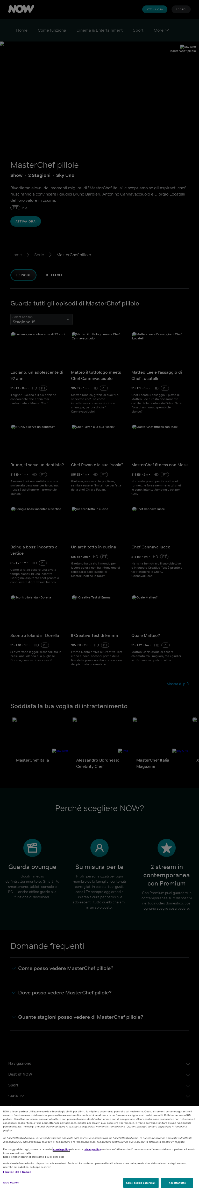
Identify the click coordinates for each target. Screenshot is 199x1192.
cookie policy (61, 1149)
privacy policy (92, 1149)
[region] (99, 1149)
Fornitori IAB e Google (17, 1172)
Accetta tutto (177, 1182)
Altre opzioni (11, 1182)
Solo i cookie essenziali (140, 1182)
